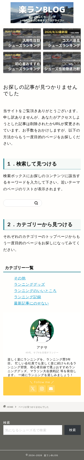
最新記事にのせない (31, 303)
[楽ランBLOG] (42, 21)
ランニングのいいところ (35, 291)
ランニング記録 (27, 297)
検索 (6, 422)
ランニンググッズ (29, 284)
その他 (20, 278)
